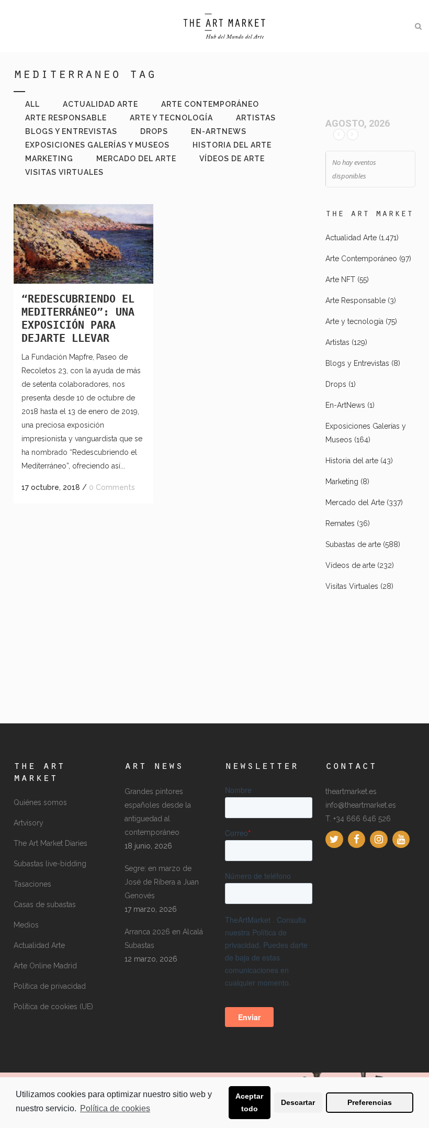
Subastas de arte (353, 544)
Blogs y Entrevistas (357, 363)
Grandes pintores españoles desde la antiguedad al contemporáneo (158, 811)
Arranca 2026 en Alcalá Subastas (164, 939)
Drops (335, 384)
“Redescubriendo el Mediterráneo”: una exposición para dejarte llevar (77, 318)
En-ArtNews (345, 405)
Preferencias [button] (369, 1102)
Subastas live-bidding (50, 863)
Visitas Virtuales (351, 586)
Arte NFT (340, 279)
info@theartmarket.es (360, 805)
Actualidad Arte (351, 237)
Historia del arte (351, 460)
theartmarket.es (351, 791)
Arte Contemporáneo (361, 258)
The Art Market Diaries (50, 843)
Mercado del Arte (355, 502)
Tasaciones (32, 884)
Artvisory (28, 823)
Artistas (337, 342)
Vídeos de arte (350, 565)
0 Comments (112, 487)
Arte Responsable (355, 300)
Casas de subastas (45, 904)
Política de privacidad (50, 986)
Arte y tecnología (354, 321)
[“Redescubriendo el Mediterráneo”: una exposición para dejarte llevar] (83, 244)
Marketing (341, 481)
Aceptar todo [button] (249, 1102)
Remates (340, 523)
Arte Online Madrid (45, 966)
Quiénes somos (40, 802)
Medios (26, 925)
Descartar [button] (298, 1102)
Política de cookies (115, 1108)
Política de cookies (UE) (53, 1006)
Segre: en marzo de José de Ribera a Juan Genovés (162, 882)
